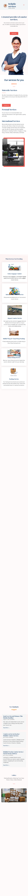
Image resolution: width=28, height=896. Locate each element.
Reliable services (12, 5)
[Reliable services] (5, 6)
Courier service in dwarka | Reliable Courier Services (11, 735)
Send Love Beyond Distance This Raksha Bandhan (13, 717)
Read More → (6, 727)
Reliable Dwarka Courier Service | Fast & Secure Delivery (13, 752)
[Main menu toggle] (23, 5)
